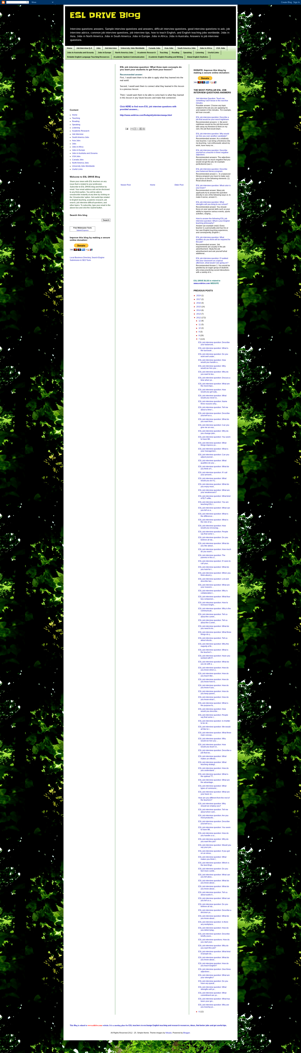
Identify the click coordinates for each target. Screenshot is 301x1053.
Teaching (164, 53)
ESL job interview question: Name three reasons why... (212, 402)
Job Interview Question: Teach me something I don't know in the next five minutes (212, 100)
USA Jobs (220, 48)
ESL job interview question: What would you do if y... (212, 479)
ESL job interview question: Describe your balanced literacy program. (211, 170)
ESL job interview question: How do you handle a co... (213, 834)
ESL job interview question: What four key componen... (214, 598)
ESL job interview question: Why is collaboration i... (213, 592)
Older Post (178, 185)
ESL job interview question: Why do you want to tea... (213, 373)
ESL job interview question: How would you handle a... (212, 361)
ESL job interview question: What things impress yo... (212, 444)
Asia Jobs (168, 48)
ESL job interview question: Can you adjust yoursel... (213, 456)
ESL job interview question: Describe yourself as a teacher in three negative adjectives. (212, 152)
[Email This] (131, 128)
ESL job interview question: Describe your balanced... (214, 343)
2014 (198, 310)
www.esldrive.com (202, 283)
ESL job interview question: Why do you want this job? (213, 840)
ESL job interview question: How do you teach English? (213, 964)
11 (200, 324)
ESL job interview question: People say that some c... (213, 533)
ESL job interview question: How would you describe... (212, 710)
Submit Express (83, 230)
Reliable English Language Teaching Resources (88, 57)
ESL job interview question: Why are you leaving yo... (213, 1006)
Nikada (169, 1033)
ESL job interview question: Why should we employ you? (212, 805)
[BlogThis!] (134, 128)
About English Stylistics (197, 57)
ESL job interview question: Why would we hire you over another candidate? (212, 135)
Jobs (98, 48)
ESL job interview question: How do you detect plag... (213, 929)
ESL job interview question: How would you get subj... (212, 391)
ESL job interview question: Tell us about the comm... (212, 615)
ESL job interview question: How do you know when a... (213, 669)
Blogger (186, 1033)
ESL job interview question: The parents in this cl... (211, 556)
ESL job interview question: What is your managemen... (213, 450)
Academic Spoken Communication (129, 57)
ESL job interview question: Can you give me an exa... (213, 426)
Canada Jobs (154, 48)
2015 (198, 307)
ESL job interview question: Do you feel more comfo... (213, 870)
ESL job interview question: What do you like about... (213, 544)
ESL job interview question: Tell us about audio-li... (212, 893)
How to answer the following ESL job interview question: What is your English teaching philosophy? (213, 220)
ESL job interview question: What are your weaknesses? (214, 491)
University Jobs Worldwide (133, 48)
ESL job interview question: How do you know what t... (213, 698)
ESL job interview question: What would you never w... (212, 397)
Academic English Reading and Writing (165, 57)
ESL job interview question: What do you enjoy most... (213, 485)
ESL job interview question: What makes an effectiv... (212, 757)
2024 (198, 295)
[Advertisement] (152, 158)
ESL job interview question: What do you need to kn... (213, 627)
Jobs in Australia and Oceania (80, 53)
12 (200, 321)
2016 (198, 303)
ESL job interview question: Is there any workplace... (213, 923)
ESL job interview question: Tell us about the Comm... (212, 621)
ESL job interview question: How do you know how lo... (213, 680)
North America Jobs (124, 53)
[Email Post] (127, 129)
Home (69, 48)
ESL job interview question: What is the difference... (213, 515)
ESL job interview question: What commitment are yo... (212, 994)
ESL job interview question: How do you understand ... (213, 769)
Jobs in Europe (104, 53)
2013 (198, 314)
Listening (200, 53)
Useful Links (213, 53)
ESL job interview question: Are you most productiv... (213, 816)
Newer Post (126, 185)
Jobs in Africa (206, 48)
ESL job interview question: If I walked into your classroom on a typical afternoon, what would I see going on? (212, 260)
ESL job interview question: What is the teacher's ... (213, 651)
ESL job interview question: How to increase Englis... (213, 603)
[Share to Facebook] (140, 128)
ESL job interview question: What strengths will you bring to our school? (212, 203)
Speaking (187, 53)
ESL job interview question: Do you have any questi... (213, 982)
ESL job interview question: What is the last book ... (213, 349)
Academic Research (146, 53)
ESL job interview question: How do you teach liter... (213, 674)
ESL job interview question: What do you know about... (213, 882)
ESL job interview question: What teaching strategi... (212, 763)
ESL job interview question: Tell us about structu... (212, 639)
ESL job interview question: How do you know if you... (213, 686)
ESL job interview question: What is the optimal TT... (213, 775)
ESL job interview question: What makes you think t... (212, 858)
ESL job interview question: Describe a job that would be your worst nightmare (212, 118)
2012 (198, 318)
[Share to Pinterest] (143, 128)
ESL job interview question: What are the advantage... (214, 781)
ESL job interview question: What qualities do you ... (212, 461)
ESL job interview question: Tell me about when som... (213, 810)
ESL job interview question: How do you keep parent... (213, 692)
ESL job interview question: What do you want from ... (213, 420)
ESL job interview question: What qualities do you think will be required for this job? (213, 239)
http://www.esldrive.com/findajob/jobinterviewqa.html (146, 115)
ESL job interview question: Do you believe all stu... (213, 538)
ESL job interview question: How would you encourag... (212, 527)
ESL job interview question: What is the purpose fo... (213, 704)
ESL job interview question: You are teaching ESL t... (213, 503)
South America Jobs (186, 48)
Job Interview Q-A (84, 48)
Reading (175, 53)
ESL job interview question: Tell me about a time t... (213, 408)
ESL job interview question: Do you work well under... (213, 355)
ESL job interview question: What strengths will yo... (212, 988)
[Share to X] (137, 128)
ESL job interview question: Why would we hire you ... (212, 367)
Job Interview (111, 48)
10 (200, 328)
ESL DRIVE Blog (105, 15)
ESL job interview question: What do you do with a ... (213, 663)
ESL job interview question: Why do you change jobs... (213, 432)
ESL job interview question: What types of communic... (212, 787)
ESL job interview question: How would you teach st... (212, 745)
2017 (198, 299)
